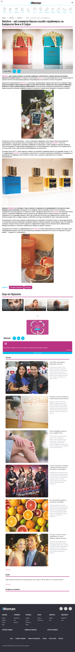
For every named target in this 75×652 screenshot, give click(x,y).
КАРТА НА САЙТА (52, 638)
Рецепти (16, 622)
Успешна (28, 615)
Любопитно (63, 618)
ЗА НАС (11, 638)
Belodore (5, 76)
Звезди (50, 618)
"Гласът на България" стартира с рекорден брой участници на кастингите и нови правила (59, 467)
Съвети (39, 618)
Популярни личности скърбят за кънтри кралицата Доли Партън (59, 397)
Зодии (27, 624)
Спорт (3, 622)
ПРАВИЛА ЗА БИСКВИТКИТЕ (34, 638)
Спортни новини (52, 630)
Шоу (50, 620)
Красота (4, 620)
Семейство (16, 618)
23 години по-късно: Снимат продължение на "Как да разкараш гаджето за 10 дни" (58, 536)
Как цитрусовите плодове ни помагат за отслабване (58, 501)
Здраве (3, 618)
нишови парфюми (16, 287)
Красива (4, 615)
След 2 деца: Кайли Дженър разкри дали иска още (57, 363)
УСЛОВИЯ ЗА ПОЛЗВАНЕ (20, 638)
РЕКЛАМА (45, 638)
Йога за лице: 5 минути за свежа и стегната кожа (34, 308)
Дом (15, 620)
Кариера (27, 618)
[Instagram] (22, 338)
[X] (18, 338)
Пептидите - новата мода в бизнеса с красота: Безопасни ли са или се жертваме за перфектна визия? (13, 307)
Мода (3, 624)
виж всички (8, 569)
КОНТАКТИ (61, 638)
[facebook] (14, 338)
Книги (62, 620)
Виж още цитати (37, 353)
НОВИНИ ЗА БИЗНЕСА (31, 630)
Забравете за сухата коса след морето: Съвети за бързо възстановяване (56, 307)
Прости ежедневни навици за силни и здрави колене (58, 432)
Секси (39, 615)
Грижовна (17, 615)
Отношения (40, 620)
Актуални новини (7, 630)
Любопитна (64, 615)
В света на (28, 622)
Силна (27, 620)
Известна (52, 615)
